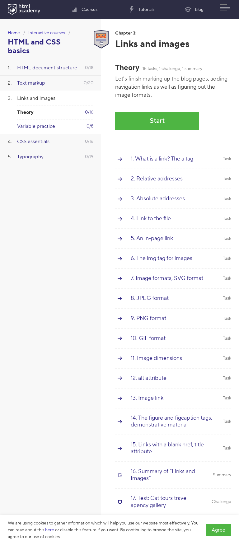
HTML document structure (47, 68)
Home (14, 33)
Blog (199, 9)
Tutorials (146, 9)
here (49, 530)
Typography (30, 157)
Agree (218, 530)
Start (157, 120)
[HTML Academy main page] (24, 9)
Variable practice (36, 126)
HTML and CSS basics (34, 46)
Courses (89, 9)
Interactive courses (46, 33)
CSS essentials (33, 141)
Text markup (31, 83)
